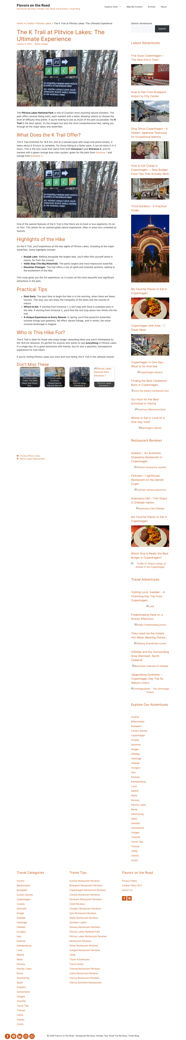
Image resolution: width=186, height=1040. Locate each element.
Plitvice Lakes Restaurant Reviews (88, 936)
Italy (133, 772)
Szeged (135, 832)
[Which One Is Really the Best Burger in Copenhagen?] (150, 567)
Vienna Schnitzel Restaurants (85, 982)
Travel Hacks (76, 964)
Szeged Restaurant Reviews (84, 950)
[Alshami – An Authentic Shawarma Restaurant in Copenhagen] (150, 467)
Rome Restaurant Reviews (83, 945)
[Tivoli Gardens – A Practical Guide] (150, 280)
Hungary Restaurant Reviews (85, 908)
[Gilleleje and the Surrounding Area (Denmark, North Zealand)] (150, 666)
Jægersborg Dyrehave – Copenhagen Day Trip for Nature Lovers (147, 678)
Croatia (30, 23)
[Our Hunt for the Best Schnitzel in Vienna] (150, 409)
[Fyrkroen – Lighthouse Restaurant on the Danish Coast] (150, 490)
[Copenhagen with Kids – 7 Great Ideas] (150, 353)
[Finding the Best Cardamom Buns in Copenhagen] (150, 390)
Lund (134, 786)
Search (162, 28)
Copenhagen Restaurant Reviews (87, 890)
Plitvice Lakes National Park (32, 459)
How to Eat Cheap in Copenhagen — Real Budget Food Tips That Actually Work (150, 169)
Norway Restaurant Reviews (84, 927)
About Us (127, 890)
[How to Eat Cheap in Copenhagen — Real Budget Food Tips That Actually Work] (150, 197)
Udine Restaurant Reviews (83, 973)
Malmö (134, 791)
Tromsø (135, 846)
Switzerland (137, 828)
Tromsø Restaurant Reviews (84, 968)
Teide (72, 954)
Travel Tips (137, 841)
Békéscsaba (137, 721)
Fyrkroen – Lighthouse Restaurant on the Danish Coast (147, 480)
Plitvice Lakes (43, 23)
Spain (134, 818)
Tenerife (135, 837)
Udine (134, 851)
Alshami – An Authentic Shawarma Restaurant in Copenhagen (146, 457)
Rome (134, 809)
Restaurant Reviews (80, 941)
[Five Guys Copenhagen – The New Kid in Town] (150, 83)
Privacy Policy (129, 880)
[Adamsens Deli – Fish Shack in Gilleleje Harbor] (150, 508)
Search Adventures (141, 23)
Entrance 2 (36, 156)
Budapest (136, 726)
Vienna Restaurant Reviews (84, 978)
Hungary (135, 767)
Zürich (134, 860)
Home (20, 23)
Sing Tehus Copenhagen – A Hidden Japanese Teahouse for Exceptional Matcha (149, 132)
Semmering (137, 814)
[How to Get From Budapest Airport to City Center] (150, 120)
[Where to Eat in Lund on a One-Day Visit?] (150, 428)
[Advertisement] (67, 420)
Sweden (135, 823)
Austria (135, 717)
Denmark (136, 744)
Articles (151, 6)
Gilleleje (135, 754)
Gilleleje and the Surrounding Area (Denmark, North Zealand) (150, 656)
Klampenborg (138, 781)
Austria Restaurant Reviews (84, 880)
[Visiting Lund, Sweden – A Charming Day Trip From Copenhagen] (150, 606)
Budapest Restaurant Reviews (85, 885)
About (164, 6)
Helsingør (136, 758)
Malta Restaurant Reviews (83, 917)
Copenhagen (138, 735)
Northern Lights (78, 922)
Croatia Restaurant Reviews (84, 894)
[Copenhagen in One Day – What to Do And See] (150, 372)
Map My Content (134, 6)
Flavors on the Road (33, 5)
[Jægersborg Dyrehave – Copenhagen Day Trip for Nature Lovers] (150, 692)
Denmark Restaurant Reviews (85, 899)
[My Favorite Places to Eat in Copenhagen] (150, 317)
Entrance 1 (101, 152)
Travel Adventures (79, 959)
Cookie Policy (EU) (132, 885)
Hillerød (135, 763)
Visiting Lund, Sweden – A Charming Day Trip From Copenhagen (148, 596)
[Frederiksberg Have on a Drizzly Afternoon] (150, 624)
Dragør (134, 749)
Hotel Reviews (77, 904)
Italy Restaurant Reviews (82, 913)
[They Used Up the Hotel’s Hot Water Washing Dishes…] (150, 643)
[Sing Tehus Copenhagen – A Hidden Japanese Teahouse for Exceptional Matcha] (150, 157)
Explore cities (111, 6)
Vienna (135, 855)
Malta (134, 795)
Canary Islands (139, 730)
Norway (135, 800)
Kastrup (135, 777)
